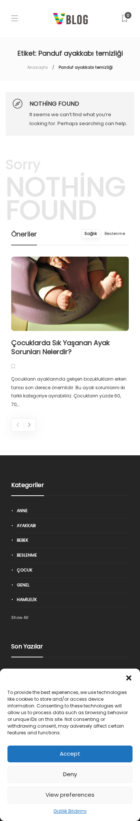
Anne (22, 511)
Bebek (22, 540)
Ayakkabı (26, 526)
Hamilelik (27, 599)
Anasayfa (37, 67)
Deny (70, 774)
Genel (23, 585)
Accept (70, 754)
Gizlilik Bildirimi (70, 811)
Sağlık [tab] (90, 233)
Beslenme (27, 555)
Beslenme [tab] (115, 233)
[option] (70, 333)
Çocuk (24, 570)
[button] (129, 678)
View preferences (70, 795)
